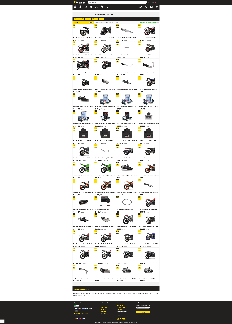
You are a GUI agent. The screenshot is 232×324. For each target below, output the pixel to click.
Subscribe (143, 312)
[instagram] (118, 319)
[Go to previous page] (112, 284)
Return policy (103, 311)
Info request (103, 313)
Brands (101, 8)
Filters (76, 22)
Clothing (80, 8)
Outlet (107, 8)
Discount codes (104, 307)
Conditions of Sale (121, 307)
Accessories (86, 8)
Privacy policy (120, 305)
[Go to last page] (122, 284)
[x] (120, 319)
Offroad (91, 8)
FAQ (101, 305)
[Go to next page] (119, 284)
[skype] (123, 319)
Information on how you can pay (81, 313)
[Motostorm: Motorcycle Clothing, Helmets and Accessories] (80, 2)
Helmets (75, 8)
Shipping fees (103, 309)
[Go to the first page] (110, 284)
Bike (96, 8)
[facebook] (125, 319)
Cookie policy (120, 309)
